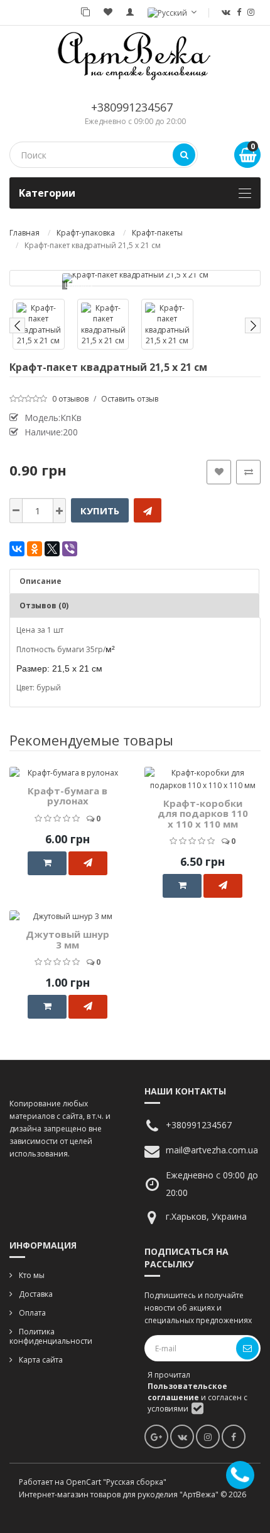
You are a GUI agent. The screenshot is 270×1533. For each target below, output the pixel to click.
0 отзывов (70, 398)
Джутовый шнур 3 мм (67, 939)
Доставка (36, 1294)
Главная (24, 232)
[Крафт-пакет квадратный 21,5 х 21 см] (135, 278)
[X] (52, 548)
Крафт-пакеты (157, 232)
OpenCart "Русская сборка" (116, 1482)
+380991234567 (132, 107)
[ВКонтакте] (16, 548)
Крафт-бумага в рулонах (67, 796)
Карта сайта (41, 1359)
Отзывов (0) (43, 605)
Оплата (32, 1312)
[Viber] (69, 548)
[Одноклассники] (34, 548)
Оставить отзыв (129, 398)
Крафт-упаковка (86, 232)
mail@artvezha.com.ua (212, 1150)
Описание (40, 581)
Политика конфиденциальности (50, 1336)
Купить (99, 510)
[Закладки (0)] (108, 12)
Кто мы (32, 1275)
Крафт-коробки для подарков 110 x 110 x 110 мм (203, 813)
